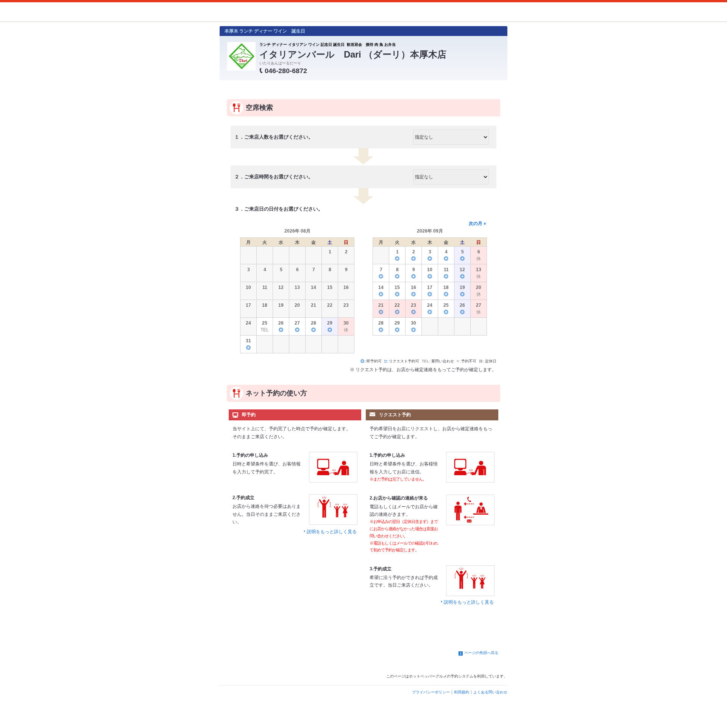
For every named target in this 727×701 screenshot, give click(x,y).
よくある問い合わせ (490, 692)
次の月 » (477, 223)
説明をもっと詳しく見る (332, 531)
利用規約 (461, 692)
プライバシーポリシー (431, 692)
